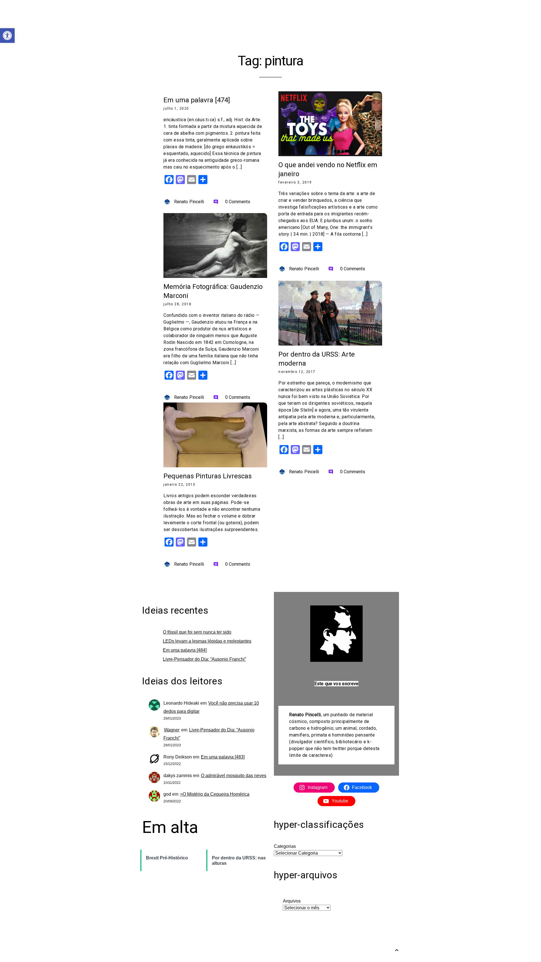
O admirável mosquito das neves (233, 775)
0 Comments (231, 201)
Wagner (171, 729)
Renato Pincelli (189, 201)
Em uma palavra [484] (185, 650)
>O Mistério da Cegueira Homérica (214, 794)
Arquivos (292, 901)
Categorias (285, 846)
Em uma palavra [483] (223, 757)
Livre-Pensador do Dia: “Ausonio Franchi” (204, 659)
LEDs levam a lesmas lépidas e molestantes (207, 641)
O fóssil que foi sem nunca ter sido (197, 632)
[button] (7, 35)
